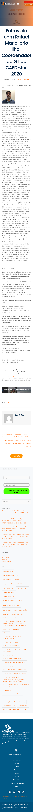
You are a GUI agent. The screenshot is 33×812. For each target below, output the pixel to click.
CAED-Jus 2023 (22, 588)
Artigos (4, 555)
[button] (10, 792)
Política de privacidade (20, 797)
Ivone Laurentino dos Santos (12, 694)
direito (5, 618)
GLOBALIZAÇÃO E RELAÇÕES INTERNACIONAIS (12, 637)
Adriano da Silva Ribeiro (10, 575)
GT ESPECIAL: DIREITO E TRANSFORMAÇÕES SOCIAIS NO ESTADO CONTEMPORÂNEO (13, 679)
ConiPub (6, 614)
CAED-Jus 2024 (9, 592)
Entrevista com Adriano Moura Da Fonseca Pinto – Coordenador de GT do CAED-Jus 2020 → (17, 441)
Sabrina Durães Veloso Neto (11, 709)
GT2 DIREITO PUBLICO (10, 642)
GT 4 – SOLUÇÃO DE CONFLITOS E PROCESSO (14, 650)
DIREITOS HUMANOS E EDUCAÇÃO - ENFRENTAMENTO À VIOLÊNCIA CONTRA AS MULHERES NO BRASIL (15, 623)
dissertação (6, 629)
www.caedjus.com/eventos (10, 376)
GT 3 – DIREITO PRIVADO (11, 646)
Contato (4, 799)
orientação (7, 702)
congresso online (21, 610)
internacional (7, 690)
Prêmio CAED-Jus (9, 706)
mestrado (6, 698)
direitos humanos (16, 618)
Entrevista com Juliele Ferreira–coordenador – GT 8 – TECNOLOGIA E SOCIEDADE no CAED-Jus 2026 (16, 529)
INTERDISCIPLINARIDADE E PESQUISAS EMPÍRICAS (16, 685)
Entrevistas (26, 80)
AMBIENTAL (7, 579)
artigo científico (8, 584)
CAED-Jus (19, 80)
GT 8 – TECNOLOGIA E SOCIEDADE (14, 659)
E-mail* (5, 482)
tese (24, 709)
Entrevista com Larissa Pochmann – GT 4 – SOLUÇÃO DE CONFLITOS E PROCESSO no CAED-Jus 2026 (16, 545)
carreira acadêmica (11, 605)
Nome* (5, 475)
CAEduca (21, 601)
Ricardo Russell (23, 706)
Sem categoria (6, 561)
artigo (17, 579)
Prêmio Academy (19, 702)
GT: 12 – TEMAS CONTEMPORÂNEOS (14, 673)
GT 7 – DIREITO (8, 655)
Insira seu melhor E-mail (16, 491)
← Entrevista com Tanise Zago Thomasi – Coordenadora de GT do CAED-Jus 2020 (15, 434)
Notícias (4, 559)
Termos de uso (6, 797)
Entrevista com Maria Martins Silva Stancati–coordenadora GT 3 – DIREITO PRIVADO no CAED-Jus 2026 (16, 537)
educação (6, 633)
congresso (7, 610)
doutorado (17, 629)
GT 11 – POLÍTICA (8, 666)
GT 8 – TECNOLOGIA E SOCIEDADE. (14, 662)
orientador (17, 698)
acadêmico (8, 571)
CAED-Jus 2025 (9, 596)
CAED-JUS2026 (9, 601)
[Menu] (18, 3)
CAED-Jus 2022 (8, 588)
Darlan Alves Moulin (18, 614)
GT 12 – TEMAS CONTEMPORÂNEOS (14, 670)
